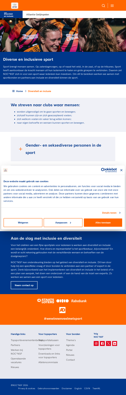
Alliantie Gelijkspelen (37, 14)
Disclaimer (67, 388)
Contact (70, 359)
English (78, 388)
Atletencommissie (48, 362)
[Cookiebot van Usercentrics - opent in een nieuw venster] (103, 170)
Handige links (18, 334)
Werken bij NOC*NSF (17, 351)
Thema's (71, 340)
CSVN (87, 388)
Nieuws (15, 367)
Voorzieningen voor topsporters (49, 346)
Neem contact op (24, 285)
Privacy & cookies (26, 388)
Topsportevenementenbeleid (21, 340)
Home (19, 91)
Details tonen (109, 212)
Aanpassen (61, 222)
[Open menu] (111, 5)
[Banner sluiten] (121, 170)
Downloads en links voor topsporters (49, 355)
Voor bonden (73, 334)
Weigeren (23, 222)
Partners (15, 345)
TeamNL (96, 388)
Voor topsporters (47, 334)
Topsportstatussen (48, 340)
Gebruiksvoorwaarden (48, 388)
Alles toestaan (103, 222)
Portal (69, 349)
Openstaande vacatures (18, 360)
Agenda (70, 345)
